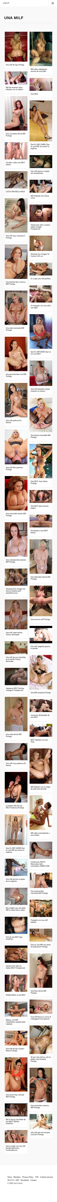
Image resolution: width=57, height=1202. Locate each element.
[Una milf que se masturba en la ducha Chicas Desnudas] (16, 647)
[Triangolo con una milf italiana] (41, 908)
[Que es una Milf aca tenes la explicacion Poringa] (41, 935)
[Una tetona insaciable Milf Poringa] (41, 415)
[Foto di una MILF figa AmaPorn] (16, 925)
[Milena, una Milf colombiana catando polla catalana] (16, 1009)
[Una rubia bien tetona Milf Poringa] (41, 556)
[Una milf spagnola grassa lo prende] (41, 634)
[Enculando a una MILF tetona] (41, 521)
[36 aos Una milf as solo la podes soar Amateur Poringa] (41, 1040)
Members (17, 1177)
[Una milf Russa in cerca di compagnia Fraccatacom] (41, 1006)
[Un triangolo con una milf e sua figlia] (41, 293)
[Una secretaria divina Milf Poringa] (16, 113)
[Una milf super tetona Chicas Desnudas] (16, 614)
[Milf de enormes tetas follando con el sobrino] (16, 77)
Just (6, 3)
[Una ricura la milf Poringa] (41, 601)
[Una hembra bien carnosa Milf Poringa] (16, 261)
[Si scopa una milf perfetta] (41, 269)
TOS (37, 1177)
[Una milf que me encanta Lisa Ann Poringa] (41, 1121)
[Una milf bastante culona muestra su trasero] (41, 373)
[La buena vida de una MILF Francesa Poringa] (16, 787)
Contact (33, 1180)
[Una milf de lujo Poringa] (16, 47)
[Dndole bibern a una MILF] (16, 983)
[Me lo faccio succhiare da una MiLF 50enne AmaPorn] (16, 1109)
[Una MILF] (41, 84)
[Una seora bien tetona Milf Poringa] (16, 493)
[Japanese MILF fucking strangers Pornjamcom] (16, 676)
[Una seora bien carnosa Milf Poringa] (41, 1085)
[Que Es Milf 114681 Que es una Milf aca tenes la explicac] (41, 120)
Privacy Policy (27, 1177)
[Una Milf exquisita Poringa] (41, 672)
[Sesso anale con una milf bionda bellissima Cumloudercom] (16, 1136)
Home (9, 1177)
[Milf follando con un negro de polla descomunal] (41, 766)
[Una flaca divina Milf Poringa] (41, 970)
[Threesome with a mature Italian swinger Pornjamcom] (41, 213)
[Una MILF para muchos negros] (41, 496)
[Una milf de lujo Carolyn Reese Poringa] (16, 1038)
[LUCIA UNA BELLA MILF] (16, 179)
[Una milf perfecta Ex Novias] (16, 400)
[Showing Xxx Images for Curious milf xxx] (41, 243)
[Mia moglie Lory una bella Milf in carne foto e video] (16, 896)
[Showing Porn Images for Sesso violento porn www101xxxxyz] (16, 577)
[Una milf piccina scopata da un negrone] (16, 867)
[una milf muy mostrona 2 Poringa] (16, 215)
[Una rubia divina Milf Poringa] (16, 714)
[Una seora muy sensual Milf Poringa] (16, 1074)
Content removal (46, 1177)
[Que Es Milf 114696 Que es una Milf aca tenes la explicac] (16, 829)
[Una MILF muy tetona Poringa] (41, 461)
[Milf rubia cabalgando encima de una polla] (41, 49)
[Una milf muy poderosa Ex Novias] (16, 751)
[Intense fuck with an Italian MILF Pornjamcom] (16, 954)
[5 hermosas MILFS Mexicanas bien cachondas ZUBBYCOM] (41, 850)
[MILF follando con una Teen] (41, 730)
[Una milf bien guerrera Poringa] (16, 446)
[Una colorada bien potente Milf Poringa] (16, 539)
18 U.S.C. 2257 (13, 1180)
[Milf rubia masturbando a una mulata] (41, 812)
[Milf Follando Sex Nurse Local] (41, 186)
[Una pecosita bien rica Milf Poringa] (16, 354)
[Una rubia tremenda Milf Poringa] (16, 308)
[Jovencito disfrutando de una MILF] (41, 705)
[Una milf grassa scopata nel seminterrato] (41, 161)
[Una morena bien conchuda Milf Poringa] (41, 880)
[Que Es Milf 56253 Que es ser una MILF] (41, 331)
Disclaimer (25, 1180)
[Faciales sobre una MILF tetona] (16, 150)
